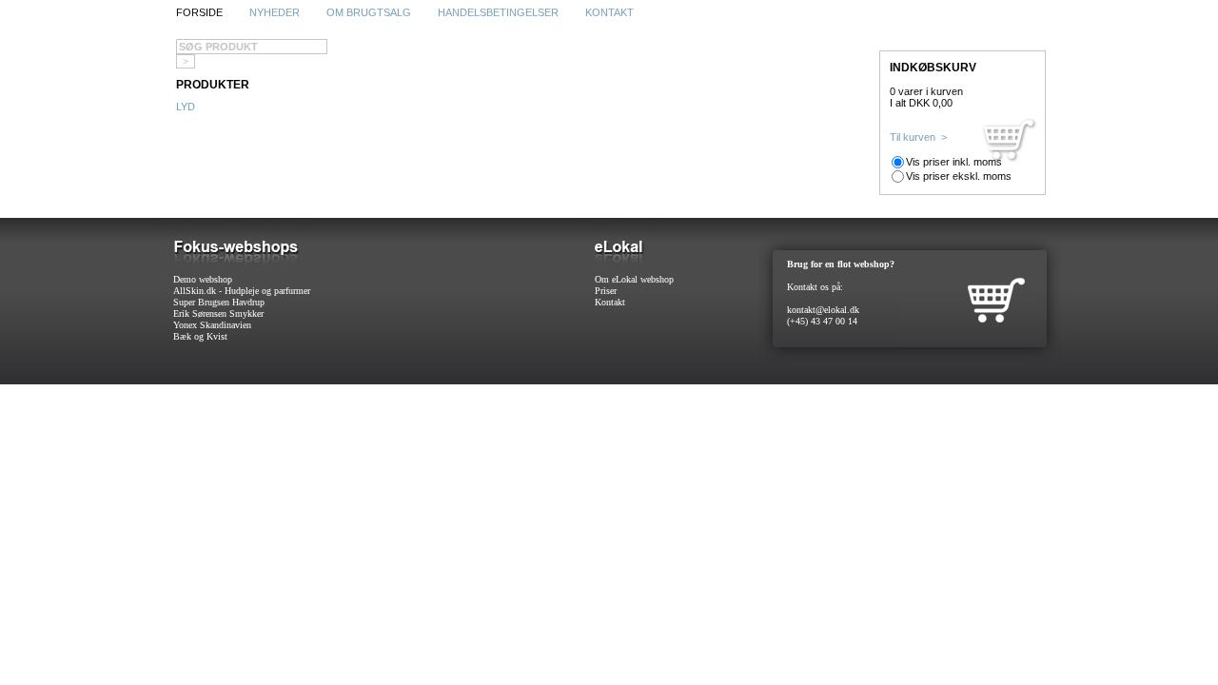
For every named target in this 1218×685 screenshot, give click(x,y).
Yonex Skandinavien (212, 325)
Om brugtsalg (368, 12)
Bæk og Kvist (200, 336)
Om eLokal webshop (634, 279)
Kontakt (609, 12)
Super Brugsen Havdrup (219, 302)
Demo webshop (202, 279)
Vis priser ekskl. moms (959, 176)
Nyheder (274, 12)
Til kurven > (918, 137)
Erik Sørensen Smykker (218, 313)
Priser (606, 290)
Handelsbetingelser (498, 12)
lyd (185, 106)
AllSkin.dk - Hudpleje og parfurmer (241, 290)
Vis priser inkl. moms (954, 161)
